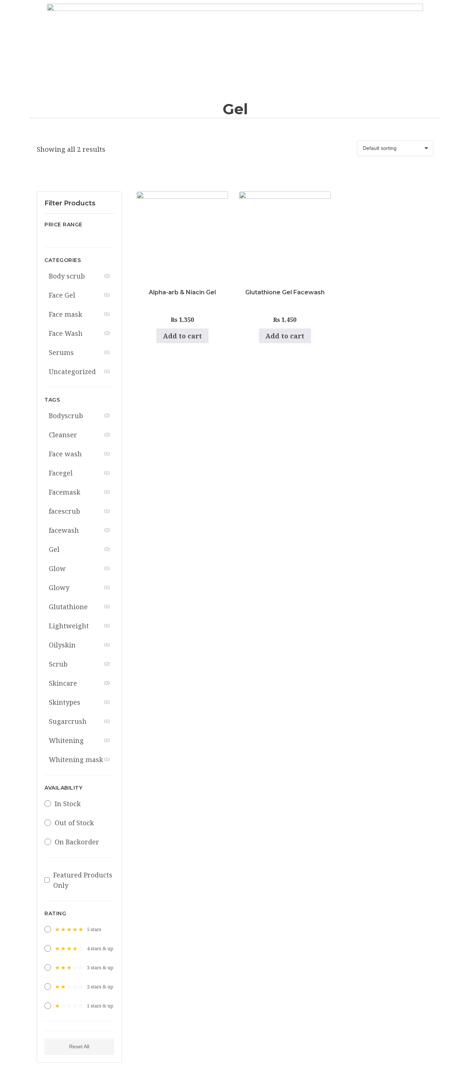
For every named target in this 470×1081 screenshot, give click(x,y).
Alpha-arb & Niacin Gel (182, 292)
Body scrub (79, 276)
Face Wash (79, 333)
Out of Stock (74, 822)
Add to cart (182, 335)
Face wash (79, 453)
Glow (79, 568)
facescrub (79, 511)
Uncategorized (79, 371)
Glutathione (79, 606)
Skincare (79, 683)
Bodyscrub (79, 415)
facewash (79, 530)
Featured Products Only (82, 880)
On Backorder (77, 841)
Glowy (79, 587)
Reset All (79, 1046)
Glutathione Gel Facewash (285, 292)
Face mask (79, 314)
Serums (79, 352)
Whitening (79, 740)
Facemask (79, 492)
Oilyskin (79, 644)
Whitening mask (79, 759)
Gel (79, 549)
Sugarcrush (79, 721)
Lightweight (79, 625)
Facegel (79, 472)
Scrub (79, 664)
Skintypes (79, 702)
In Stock (68, 803)
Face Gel (79, 295)
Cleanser (79, 434)
